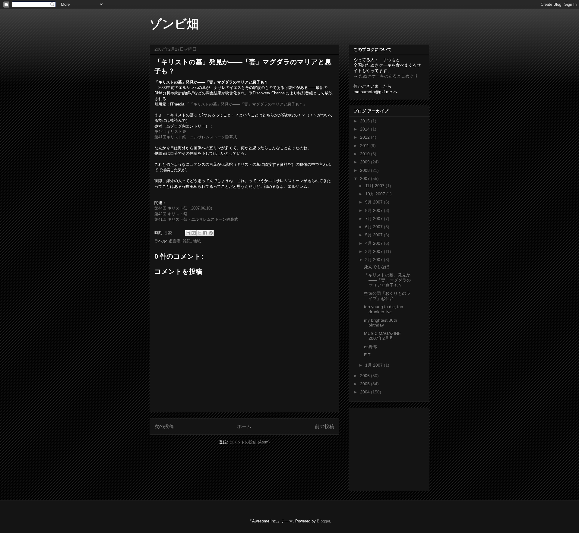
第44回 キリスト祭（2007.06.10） (184, 208)
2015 (365, 120)
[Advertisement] (391, 447)
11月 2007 (375, 185)
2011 (365, 145)
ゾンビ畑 (174, 23)
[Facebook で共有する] (205, 233)
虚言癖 (174, 241)
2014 (365, 129)
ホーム (244, 426)
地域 (197, 241)
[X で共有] (199, 233)
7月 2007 (374, 218)
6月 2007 (374, 226)
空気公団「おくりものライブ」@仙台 (387, 296)
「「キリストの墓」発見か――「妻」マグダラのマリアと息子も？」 (246, 104)
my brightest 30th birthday (380, 323)
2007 (365, 178)
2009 (365, 161)
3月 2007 (374, 251)
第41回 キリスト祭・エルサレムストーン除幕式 (196, 219)
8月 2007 (374, 210)
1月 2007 (374, 365)
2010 (365, 153)
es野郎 (370, 346)
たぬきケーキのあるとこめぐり (388, 76)
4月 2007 (374, 243)
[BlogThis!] (194, 233)
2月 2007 (374, 259)
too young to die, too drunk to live (383, 309)
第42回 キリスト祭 (170, 214)
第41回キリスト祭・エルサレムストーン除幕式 (195, 137)
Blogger (323, 521)
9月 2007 (374, 202)
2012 (365, 137)
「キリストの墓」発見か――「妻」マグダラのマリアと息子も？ (387, 280)
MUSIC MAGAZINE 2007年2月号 (382, 336)
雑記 (187, 241)
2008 (365, 170)
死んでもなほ (376, 266)
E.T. (367, 354)
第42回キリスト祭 (170, 131)
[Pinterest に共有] (211, 233)
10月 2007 (375, 193)
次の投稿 (164, 426)
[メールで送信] (188, 233)
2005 (365, 383)
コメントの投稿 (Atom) (249, 442)
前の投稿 (324, 426)
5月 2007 (374, 234)
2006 (365, 375)
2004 (365, 392)
